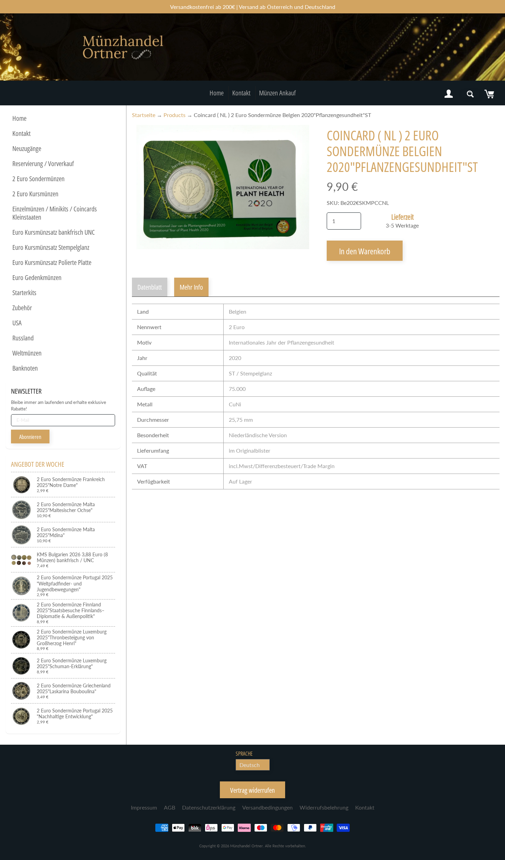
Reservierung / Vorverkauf (43, 163)
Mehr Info (191, 287)
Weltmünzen (27, 353)
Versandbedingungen (267, 807)
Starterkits (24, 292)
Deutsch (249, 765)
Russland (23, 337)
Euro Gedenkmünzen (36, 277)
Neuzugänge (26, 148)
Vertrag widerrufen (252, 790)
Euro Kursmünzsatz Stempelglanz (50, 247)
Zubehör (22, 307)
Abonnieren (30, 437)
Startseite (143, 115)
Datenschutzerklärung (208, 807)
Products (175, 115)
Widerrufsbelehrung (324, 807)
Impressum (144, 807)
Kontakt (241, 92)
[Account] (448, 94)
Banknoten (25, 368)
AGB (169, 807)
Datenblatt (149, 287)
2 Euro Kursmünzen (35, 193)
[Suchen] (470, 94)
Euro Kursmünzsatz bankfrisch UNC (53, 232)
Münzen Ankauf (277, 92)
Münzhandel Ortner (246, 846)
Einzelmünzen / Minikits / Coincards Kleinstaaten (54, 213)
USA (17, 322)
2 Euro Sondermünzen (38, 178)
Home (217, 92)
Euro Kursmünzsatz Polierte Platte (51, 262)
